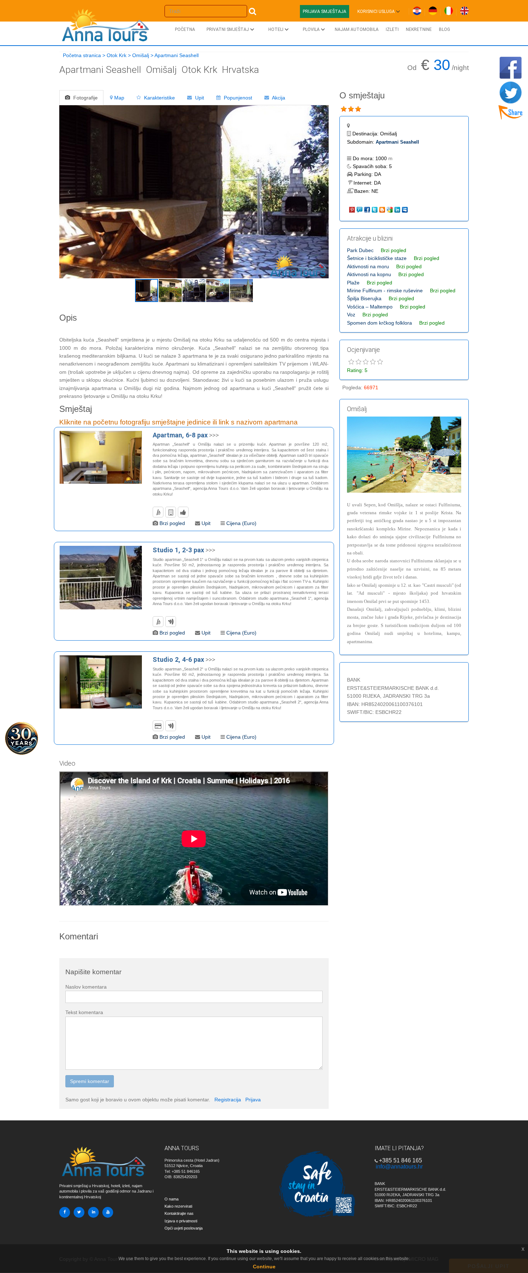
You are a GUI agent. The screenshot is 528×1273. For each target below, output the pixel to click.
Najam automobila (357, 29)
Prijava (253, 1099)
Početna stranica (82, 55)
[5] (380, 362)
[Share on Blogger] (382, 209)
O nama (172, 1199)
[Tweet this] (375, 209)
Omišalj (140, 55)
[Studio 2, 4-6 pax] (101, 681)
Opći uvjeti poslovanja (184, 1228)
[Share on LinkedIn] (397, 209)
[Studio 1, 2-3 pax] (101, 577)
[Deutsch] (433, 9)
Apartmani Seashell (397, 142)
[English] (464, 9)
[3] (358, 109)
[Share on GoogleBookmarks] (390, 209)
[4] (373, 362)
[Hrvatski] (417, 9)
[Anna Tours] (106, 23)
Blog (444, 29)
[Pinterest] (352, 209)
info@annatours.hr (399, 1166)
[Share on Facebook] (367, 209)
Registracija (227, 1099)
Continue (264, 1266)
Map (119, 98)
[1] (344, 109)
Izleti (392, 29)
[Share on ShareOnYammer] (360, 209)
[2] (351, 109)
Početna (185, 29)
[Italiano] (448, 9)
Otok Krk (116, 55)
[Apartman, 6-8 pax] (101, 457)
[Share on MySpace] (405, 209)
